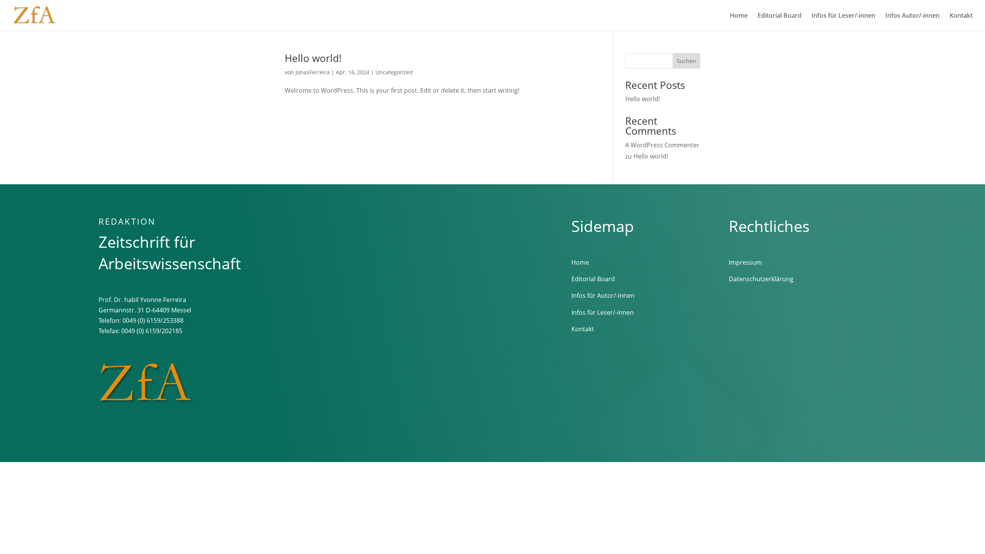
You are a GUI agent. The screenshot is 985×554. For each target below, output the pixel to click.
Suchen (686, 61)
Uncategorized (394, 72)
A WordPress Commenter (662, 145)
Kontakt (961, 16)
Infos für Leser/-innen (843, 16)
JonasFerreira (313, 72)
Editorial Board (779, 16)
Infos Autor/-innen (912, 16)
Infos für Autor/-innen (602, 295)
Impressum (745, 262)
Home (739, 16)
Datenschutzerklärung (761, 279)
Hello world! (313, 58)
